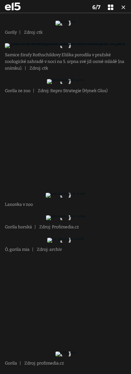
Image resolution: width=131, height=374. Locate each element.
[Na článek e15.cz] (13, 6)
